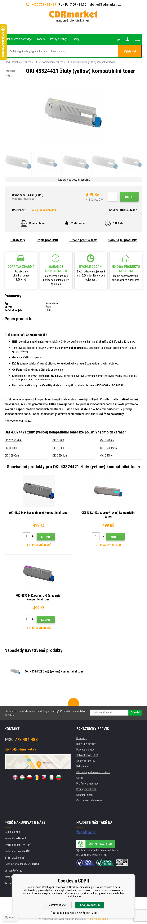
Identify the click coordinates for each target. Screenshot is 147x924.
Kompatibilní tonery (52, 62)
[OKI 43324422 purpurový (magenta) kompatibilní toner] (39, 573)
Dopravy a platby (85, 749)
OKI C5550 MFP (13, 440)
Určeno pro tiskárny (83, 240)
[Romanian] (36, 777)
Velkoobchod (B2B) (87, 755)
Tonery (27, 62)
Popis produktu (47, 240)
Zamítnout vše (57, 905)
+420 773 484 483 (44, 4)
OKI (36, 62)
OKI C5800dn (107, 440)
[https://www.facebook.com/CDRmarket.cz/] (86, 832)
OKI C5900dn (12, 455)
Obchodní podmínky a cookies (93, 772)
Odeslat (135, 712)
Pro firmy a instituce (87, 783)
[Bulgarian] (58, 777)
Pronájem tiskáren (86, 789)
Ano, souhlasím (90, 905)
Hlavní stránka (12, 62)
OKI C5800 (58, 440)
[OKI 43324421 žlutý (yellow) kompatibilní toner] (73, 115)
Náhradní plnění (84, 795)
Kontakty (81, 738)
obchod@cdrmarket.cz (105, 4)
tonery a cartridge (98, 919)
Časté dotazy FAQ (86, 761)
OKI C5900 (58, 448)
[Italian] (51, 777)
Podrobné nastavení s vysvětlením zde (74, 913)
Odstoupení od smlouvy (89, 800)
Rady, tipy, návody (86, 744)
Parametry (18, 240)
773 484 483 (21, 739)
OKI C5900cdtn (108, 448)
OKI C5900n (106, 455)
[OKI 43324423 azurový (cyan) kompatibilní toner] (108, 491)
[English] (15, 777)
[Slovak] (44, 777)
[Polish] (29, 777)
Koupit (129, 197)
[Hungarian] (22, 777)
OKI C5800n (11, 448)
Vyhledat (130, 51)
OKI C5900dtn (60, 455)
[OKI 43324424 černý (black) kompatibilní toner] (39, 491)
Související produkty (122, 240)
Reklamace (82, 766)
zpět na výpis (10, 73)
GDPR (79, 778)
